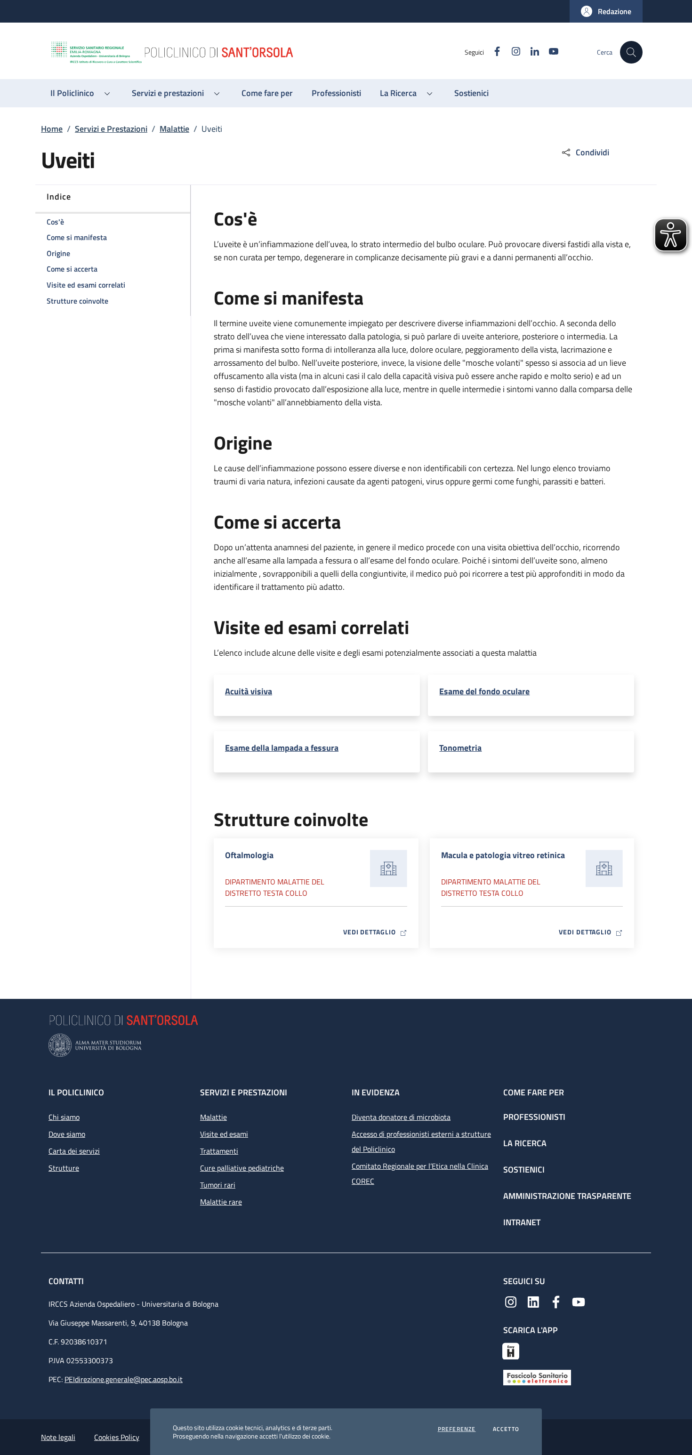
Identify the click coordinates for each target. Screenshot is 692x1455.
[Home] (257, 52)
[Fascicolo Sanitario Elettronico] (537, 1377)
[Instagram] (510, 1301)
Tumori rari (217, 1184)
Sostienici (524, 1169)
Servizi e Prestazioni (111, 128)
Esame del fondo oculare (484, 691)
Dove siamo (66, 1134)
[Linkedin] (533, 1301)
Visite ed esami (224, 1134)
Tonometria (460, 748)
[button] (606, 11)
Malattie (174, 128)
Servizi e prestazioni (243, 1092)
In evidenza (376, 1092)
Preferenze (457, 1429)
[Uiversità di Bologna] (346, 1045)
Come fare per (533, 1092)
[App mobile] (510, 1350)
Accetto (506, 1429)
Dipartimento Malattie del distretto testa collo (274, 887)
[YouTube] (578, 1301)
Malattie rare (221, 1201)
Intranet (521, 1222)
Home (52, 128)
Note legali (58, 1437)
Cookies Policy (116, 1437)
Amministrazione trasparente (567, 1196)
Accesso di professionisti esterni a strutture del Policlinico (421, 1141)
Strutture (63, 1168)
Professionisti (534, 1116)
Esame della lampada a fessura (281, 748)
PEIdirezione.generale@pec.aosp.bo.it (123, 1379)
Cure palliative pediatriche (242, 1168)
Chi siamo (64, 1117)
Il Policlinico (76, 1092)
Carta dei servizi (74, 1151)
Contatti (67, 1281)
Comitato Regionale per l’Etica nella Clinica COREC (420, 1173)
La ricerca (525, 1143)
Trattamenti (219, 1151)
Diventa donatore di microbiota (401, 1117)
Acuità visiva (248, 691)
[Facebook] (555, 1301)
